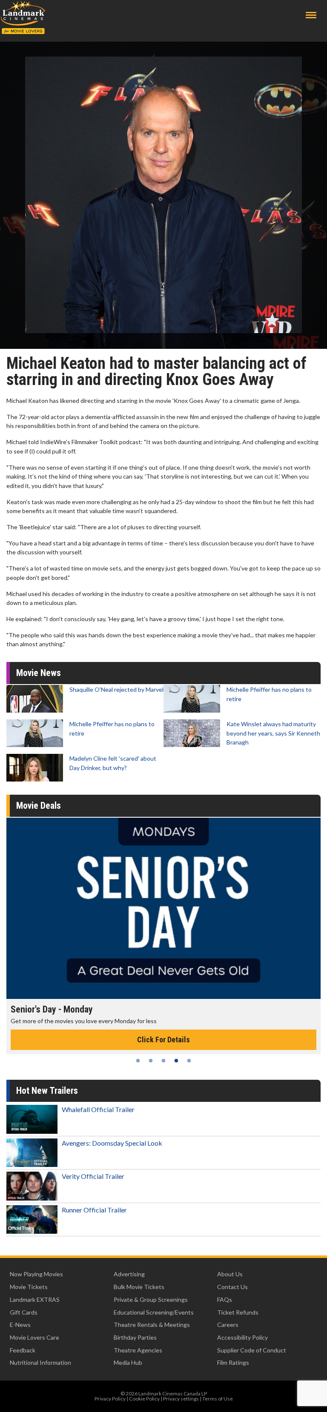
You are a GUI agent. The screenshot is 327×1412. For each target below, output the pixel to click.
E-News (20, 1324)
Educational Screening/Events (154, 1312)
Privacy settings (181, 1398)
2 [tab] (150, 1060)
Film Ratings (233, 1362)
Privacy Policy (110, 1398)
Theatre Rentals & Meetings (152, 1324)
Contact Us (232, 1286)
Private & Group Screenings (151, 1299)
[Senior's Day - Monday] (163, 908)
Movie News (38, 672)
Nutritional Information (40, 1362)
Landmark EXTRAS (35, 1299)
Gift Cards (23, 1312)
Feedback (22, 1350)
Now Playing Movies (36, 1274)
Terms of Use (217, 1398)
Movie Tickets (29, 1286)
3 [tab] (163, 1060)
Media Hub (128, 1362)
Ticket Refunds (237, 1312)
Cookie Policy (144, 1398)
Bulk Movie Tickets (139, 1286)
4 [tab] (176, 1060)
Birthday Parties (135, 1337)
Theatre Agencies (138, 1350)
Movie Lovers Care (34, 1337)
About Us (230, 1274)
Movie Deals (38, 805)
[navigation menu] (311, 15)
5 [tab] (189, 1060)
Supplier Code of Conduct (251, 1350)
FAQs (224, 1299)
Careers (227, 1324)
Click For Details (163, 1039)
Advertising (129, 1274)
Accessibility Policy (242, 1337)
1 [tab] (138, 1060)
